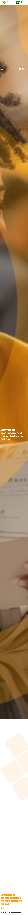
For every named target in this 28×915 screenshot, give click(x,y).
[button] (2, 69)
